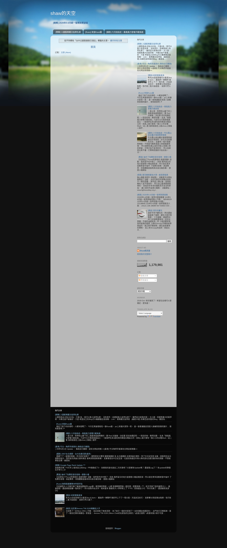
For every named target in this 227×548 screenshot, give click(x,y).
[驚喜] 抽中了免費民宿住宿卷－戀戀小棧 (154, 157)
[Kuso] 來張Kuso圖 (93, 32)
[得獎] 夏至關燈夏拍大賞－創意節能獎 (152, 175)
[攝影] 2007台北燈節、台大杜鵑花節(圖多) (73, 454)
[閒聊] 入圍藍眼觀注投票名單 (68, 32)
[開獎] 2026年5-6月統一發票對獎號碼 (70, 23)
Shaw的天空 (145, 251)
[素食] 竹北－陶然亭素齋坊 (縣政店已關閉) (154, 64)
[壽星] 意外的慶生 (155, 210)
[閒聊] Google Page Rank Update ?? (70, 465)
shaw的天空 (63, 13)
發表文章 (144, 276)
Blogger (118, 528)
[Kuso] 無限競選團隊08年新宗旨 (69, 484)
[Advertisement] (154, 361)
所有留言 (144, 280)
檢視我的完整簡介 (144, 254)
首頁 (93, 47)
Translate (157, 317)
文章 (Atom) (66, 52)
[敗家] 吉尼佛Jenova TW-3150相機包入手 (83, 508)
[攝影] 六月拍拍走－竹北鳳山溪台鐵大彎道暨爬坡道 (160, 134)
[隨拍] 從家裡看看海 (156, 75)
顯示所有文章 (116, 41)
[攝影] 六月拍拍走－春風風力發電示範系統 (124, 32)
